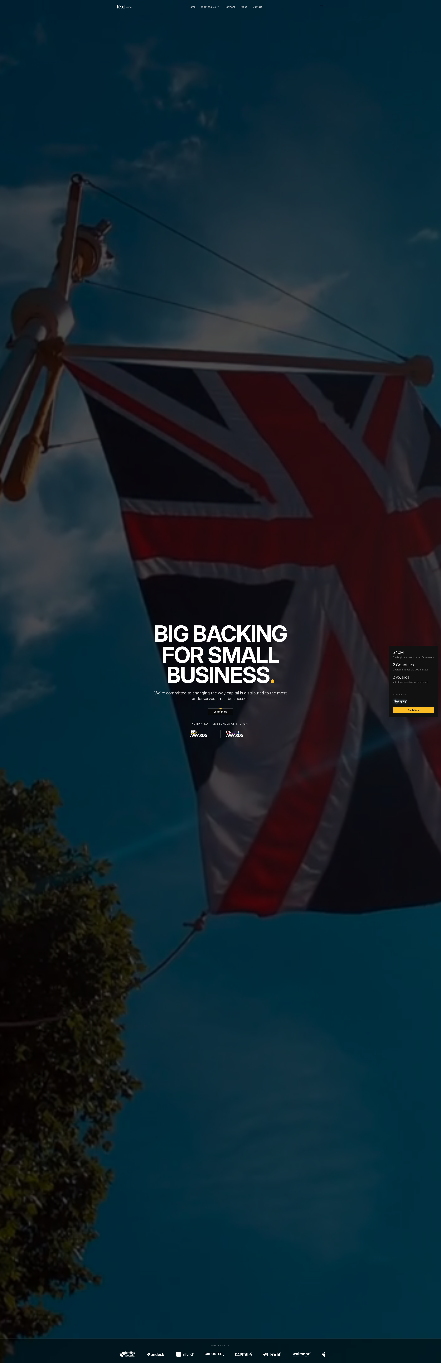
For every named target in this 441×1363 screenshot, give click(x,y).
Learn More (220, 711)
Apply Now (413, 710)
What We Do (208, 6)
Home (192, 6)
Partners (230, 6)
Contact (257, 6)
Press (243, 6)
